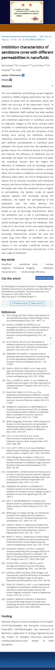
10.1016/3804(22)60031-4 (33, 40)
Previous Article (20, 303)
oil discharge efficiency (33, 271)
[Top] (50, 338)
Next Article (36, 303)
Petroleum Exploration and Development (19, 37)
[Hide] (50, 344)
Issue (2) (5, 40)
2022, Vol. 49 (45, 37)
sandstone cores (28, 264)
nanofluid (6, 264)
